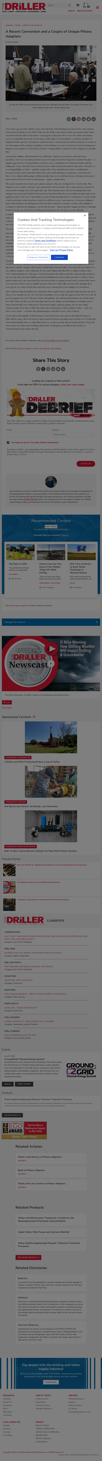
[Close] (85, 215)
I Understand (59, 257)
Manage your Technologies (38, 257)
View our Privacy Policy (61, 250)
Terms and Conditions (45, 240)
